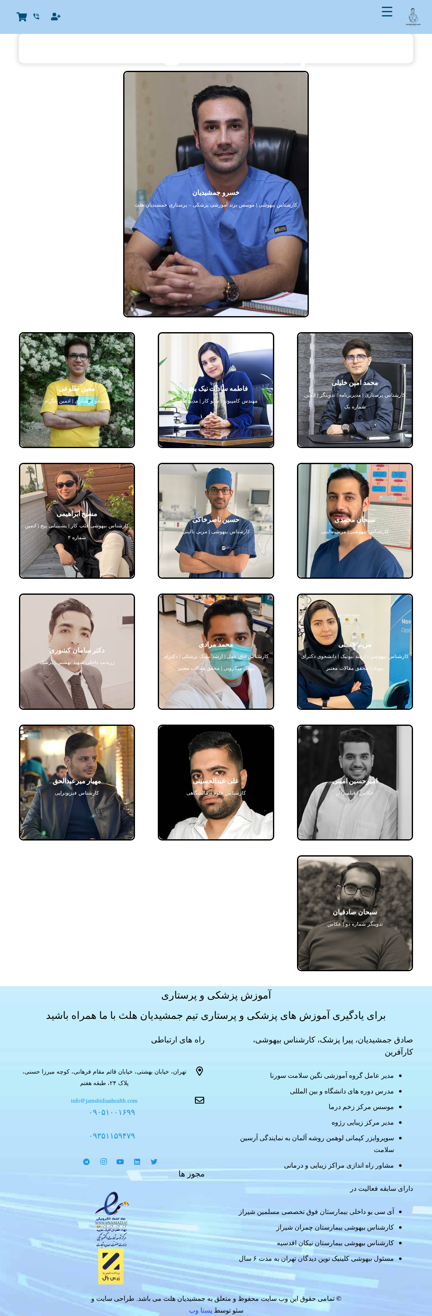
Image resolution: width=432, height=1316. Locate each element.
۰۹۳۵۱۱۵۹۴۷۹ (112, 1135)
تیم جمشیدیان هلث (216, 48)
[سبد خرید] (21, 17)
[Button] (56, 16)
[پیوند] (112, 1220)
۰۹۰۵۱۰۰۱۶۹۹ (112, 1112)
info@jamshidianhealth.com (104, 1100)
